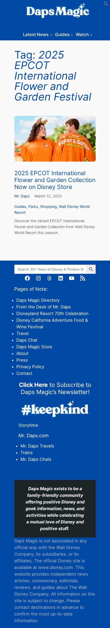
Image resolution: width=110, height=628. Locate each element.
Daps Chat (26, 340)
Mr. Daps (22, 196)
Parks (33, 206)
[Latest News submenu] (51, 34)
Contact (24, 373)
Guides (20, 206)
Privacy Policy (30, 366)
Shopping (48, 206)
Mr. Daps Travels (37, 445)
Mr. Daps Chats (35, 459)
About (22, 353)
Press (22, 360)
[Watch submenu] (91, 34)
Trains (26, 452)
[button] (106, 4)
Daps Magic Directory (38, 300)
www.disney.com (55, 567)
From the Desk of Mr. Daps (43, 306)
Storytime (28, 425)
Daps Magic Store (34, 346)
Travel (22, 333)
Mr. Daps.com (33, 435)
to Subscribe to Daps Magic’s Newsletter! (55, 388)
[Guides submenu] (72, 34)
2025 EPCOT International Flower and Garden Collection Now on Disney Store (54, 180)
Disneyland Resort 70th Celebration (52, 313)
